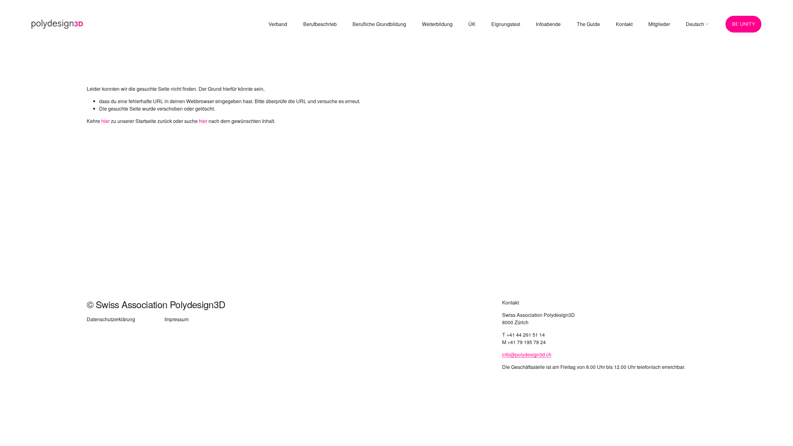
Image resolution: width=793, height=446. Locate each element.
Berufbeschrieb (320, 24)
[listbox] (698, 24)
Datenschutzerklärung (111, 319)
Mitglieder (659, 24)
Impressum (176, 319)
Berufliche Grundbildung (379, 24)
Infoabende (548, 24)
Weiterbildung (437, 24)
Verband (278, 24)
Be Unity (743, 24)
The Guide (588, 24)
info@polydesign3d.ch (526, 354)
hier (105, 121)
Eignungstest (505, 24)
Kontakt (624, 24)
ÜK (471, 24)
